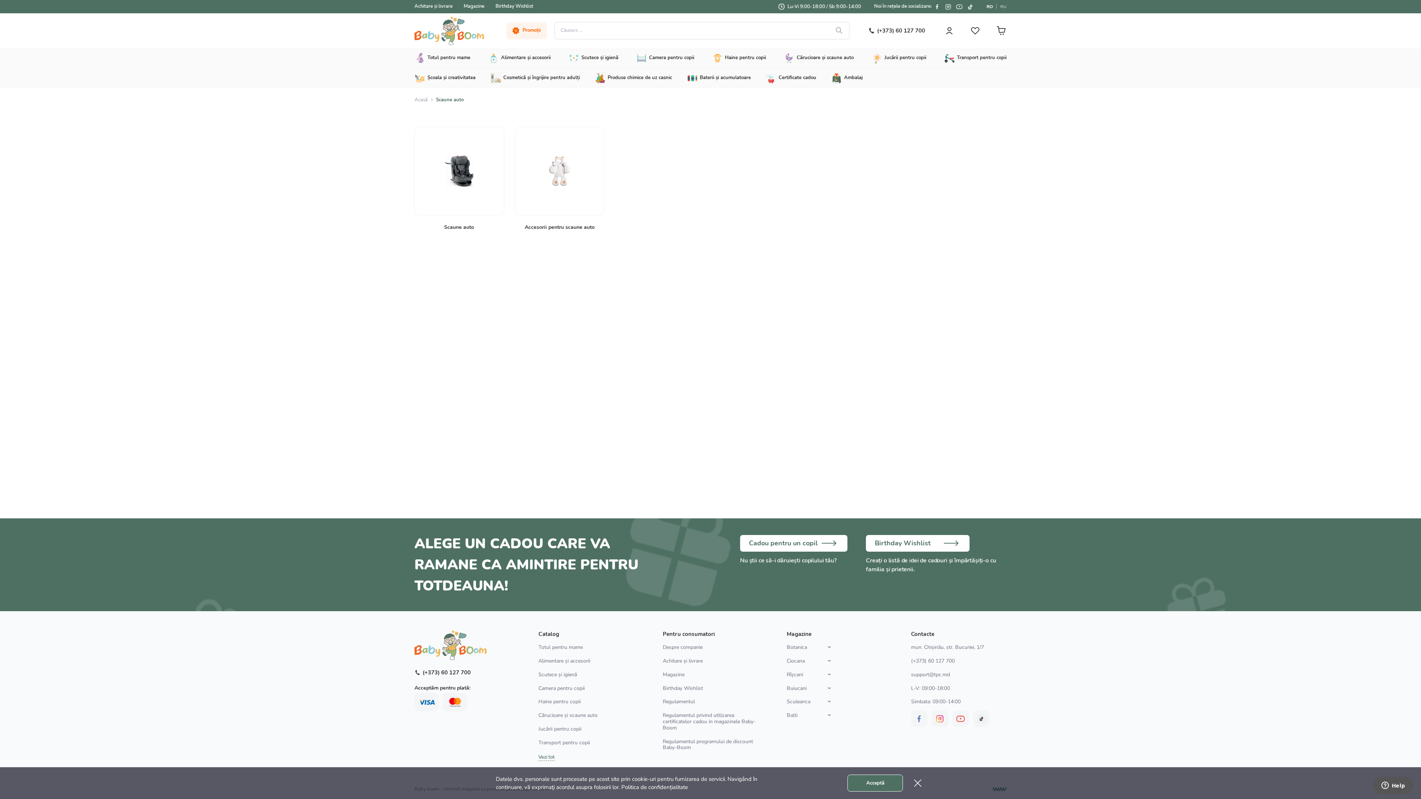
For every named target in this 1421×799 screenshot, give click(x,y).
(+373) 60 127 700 (933, 660)
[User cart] (1001, 30)
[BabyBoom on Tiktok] (970, 6)
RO (990, 7)
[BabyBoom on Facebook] (937, 6)
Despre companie (683, 647)
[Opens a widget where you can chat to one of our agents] (1393, 786)
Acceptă (875, 783)
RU (1003, 7)
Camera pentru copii (561, 688)
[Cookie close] (917, 783)
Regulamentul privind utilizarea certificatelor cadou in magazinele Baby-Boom (709, 721)
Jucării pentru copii (559, 728)
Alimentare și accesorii (564, 660)
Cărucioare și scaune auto (568, 715)
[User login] (949, 30)
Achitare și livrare (433, 6)
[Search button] (839, 30)
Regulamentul (679, 701)
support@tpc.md (930, 674)
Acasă (421, 100)
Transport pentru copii (564, 742)
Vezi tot (546, 757)
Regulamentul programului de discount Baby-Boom (708, 744)
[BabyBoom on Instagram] (948, 6)
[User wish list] (975, 30)
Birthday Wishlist (514, 6)
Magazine (474, 6)
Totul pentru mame (560, 647)
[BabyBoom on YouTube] (959, 6)
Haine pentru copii (559, 701)
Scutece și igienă (557, 674)
